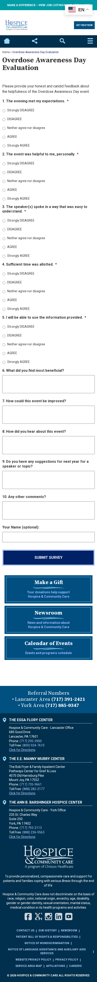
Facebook (28, 916)
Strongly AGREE (18, 145)
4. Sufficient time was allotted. (29, 264)
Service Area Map (28, 966)
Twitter (38, 916)
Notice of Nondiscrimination (47, 943)
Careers (75, 966)
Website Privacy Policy (33, 959)
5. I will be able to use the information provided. (44, 317)
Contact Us (25, 930)
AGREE (12, 136)
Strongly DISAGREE (21, 110)
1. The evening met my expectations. (35, 101)
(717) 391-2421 (68, 699)
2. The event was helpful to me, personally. (40, 154)
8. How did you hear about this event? (34, 431)
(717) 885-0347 (62, 705)
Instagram (48, 916)
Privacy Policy (66, 959)
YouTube (68, 916)
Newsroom (69, 930)
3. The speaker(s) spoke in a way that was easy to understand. (44, 209)
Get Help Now (84, 25)
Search (62, 41)
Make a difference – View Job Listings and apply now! (48, 5)
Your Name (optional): (20, 527)
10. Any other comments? (24, 497)
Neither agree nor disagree (26, 128)
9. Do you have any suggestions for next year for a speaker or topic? (45, 463)
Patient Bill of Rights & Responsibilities (47, 936)
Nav (90, 41)
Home (6, 41)
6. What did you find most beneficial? (33, 370)
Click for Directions (22, 750)
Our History (47, 930)
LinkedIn (58, 916)
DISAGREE (14, 119)
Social (34, 41)
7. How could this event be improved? (34, 401)
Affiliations (55, 966)
